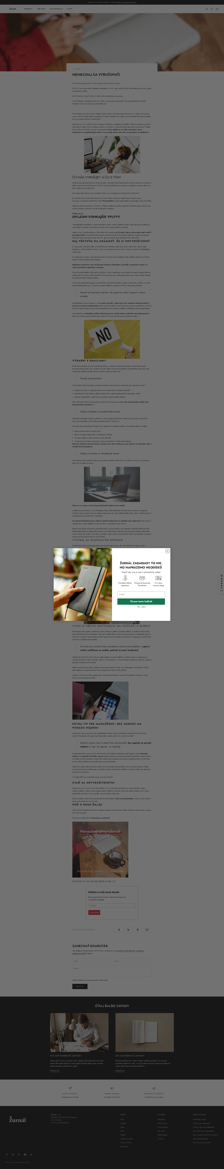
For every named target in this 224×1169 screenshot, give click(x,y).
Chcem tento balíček (141, 601)
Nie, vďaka (141, 607)
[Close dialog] (167, 551)
